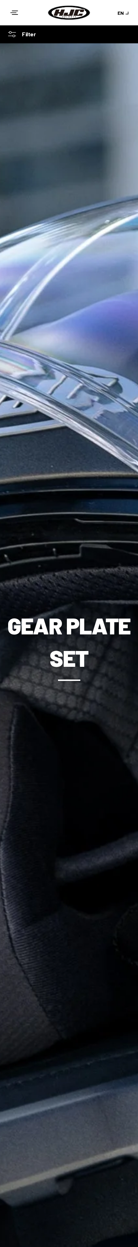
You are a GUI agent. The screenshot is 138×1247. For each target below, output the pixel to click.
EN (120, 13)
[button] (14, 12)
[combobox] (124, 12)
